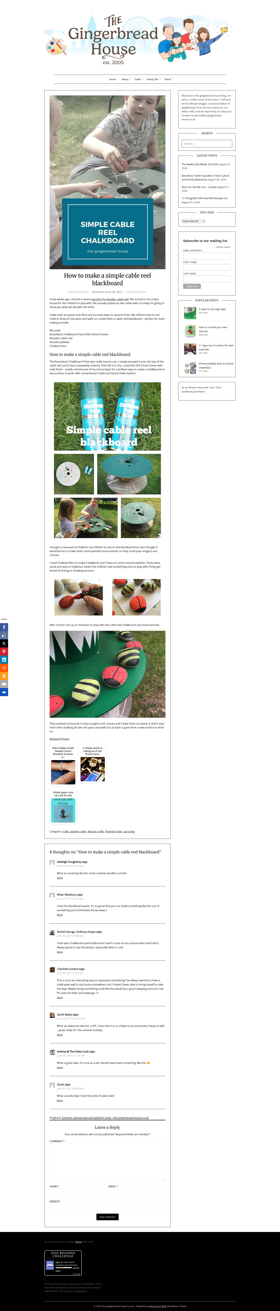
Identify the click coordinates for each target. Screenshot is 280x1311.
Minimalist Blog (157, 1306)
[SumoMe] (4, 692)
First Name (190, 262)
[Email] (4, 684)
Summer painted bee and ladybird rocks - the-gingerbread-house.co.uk (105, 1118)
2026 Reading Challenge (63, 1254)
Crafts (137, 79)
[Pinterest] (4, 651)
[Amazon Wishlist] (4, 676)
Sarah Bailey (64, 1014)
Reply (60, 877)
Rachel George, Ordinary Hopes (76, 932)
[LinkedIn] (4, 660)
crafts (65, 831)
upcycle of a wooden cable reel (110, 299)
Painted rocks (113, 831)
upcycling (129, 831)
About (125, 79)
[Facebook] (4, 627)
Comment (57, 1141)
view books (76, 1274)
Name (54, 1186)
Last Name (189, 273)
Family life (152, 79)
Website (55, 1201)
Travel (167, 79)
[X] (4, 643)
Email (113, 1186)
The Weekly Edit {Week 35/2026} (200, 164)
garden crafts (78, 831)
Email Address (193, 250)
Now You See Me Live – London (199, 187)
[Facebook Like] (4, 635)
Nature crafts (96, 831)
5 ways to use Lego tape (212, 309)
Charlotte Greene (67, 969)
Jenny (79, 1241)
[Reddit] (4, 668)
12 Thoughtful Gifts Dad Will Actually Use (205, 198)
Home (112, 79)
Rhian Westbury (66, 894)
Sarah (60, 1084)
